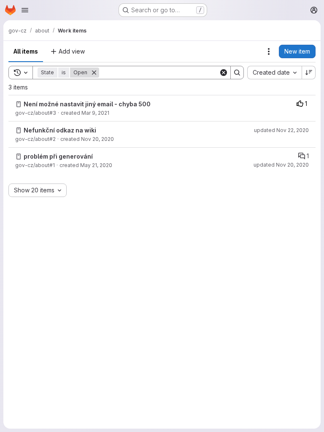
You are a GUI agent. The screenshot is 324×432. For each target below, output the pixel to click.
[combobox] (274, 72)
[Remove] (94, 73)
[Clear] (224, 73)
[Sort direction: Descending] (309, 72)
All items (26, 51)
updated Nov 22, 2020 (281, 130)
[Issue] (18, 104)
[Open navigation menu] (25, 10)
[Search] (237, 72)
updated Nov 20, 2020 (281, 165)
